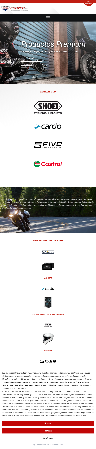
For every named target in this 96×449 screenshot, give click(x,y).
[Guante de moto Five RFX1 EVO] (48, 361)
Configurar (48, 438)
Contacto (48, 10)
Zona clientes (88, 2)
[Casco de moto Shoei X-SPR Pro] (48, 325)
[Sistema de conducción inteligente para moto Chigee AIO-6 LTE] (48, 252)
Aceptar (47, 423)
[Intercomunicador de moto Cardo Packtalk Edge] (48, 289)
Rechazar (48, 431)
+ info (32, 58)
